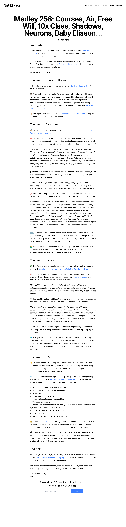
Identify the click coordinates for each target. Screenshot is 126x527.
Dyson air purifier (47, 421)
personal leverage (79, 277)
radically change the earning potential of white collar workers (63, 269)
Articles (104, 5)
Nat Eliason (12, 5)
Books (96, 5)
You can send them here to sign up (50, 458)
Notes (111, 5)
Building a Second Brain (80, 86)
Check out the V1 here (68, 64)
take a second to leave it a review (71, 114)
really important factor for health (62, 379)
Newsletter (88, 5)
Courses (119, 5)
